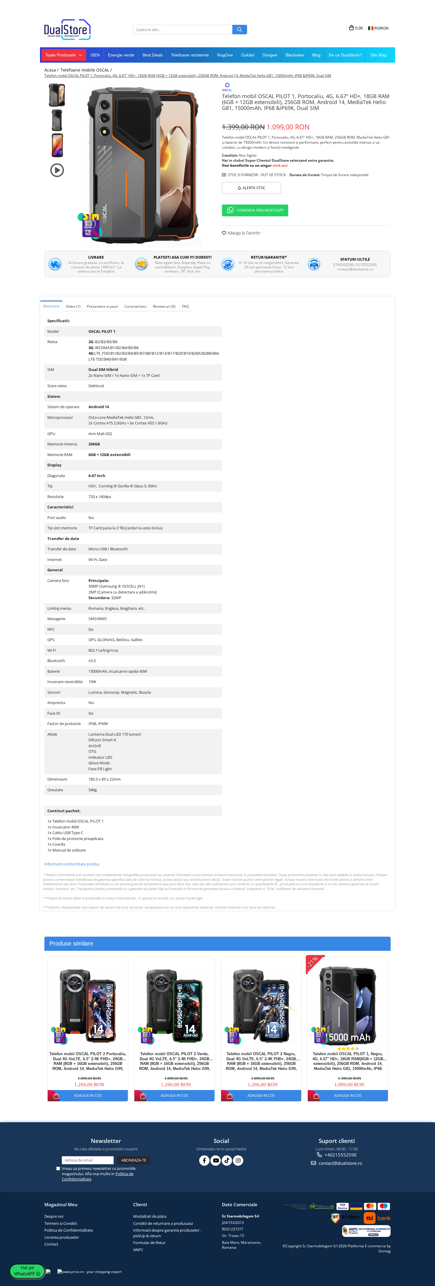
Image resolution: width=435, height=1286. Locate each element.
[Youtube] (215, 1160)
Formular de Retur (149, 1242)
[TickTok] (227, 1160)
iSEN (95, 55)
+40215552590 (340, 1155)
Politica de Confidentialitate (68, 1230)
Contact (51, 1244)
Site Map (378, 55)
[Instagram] (238, 1160)
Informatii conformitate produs (71, 864)
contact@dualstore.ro (340, 1163)
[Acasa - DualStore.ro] (74, 29)
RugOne (225, 55)
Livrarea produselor (61, 1237)
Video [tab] (73, 306)
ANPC (138, 1249)
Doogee (269, 55)
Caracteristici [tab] (135, 306)
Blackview (295, 55)
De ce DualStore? (345, 55)
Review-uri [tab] (164, 306)
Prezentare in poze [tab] (102, 306)
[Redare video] (57, 170)
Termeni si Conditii (60, 1223)
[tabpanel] (142, 165)
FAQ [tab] (185, 306)
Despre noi (53, 1216)
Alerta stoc (254, 187)
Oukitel (247, 55)
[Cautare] (239, 29)
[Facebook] (204, 1160)
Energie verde (121, 55)
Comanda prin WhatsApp (260, 210)
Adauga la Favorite (243, 233)
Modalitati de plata (149, 1216)
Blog (316, 55)
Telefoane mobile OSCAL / (87, 70)
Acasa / (52, 70)
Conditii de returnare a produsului (163, 1223)
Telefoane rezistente (190, 55)
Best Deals (153, 55)
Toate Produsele (61, 55)
